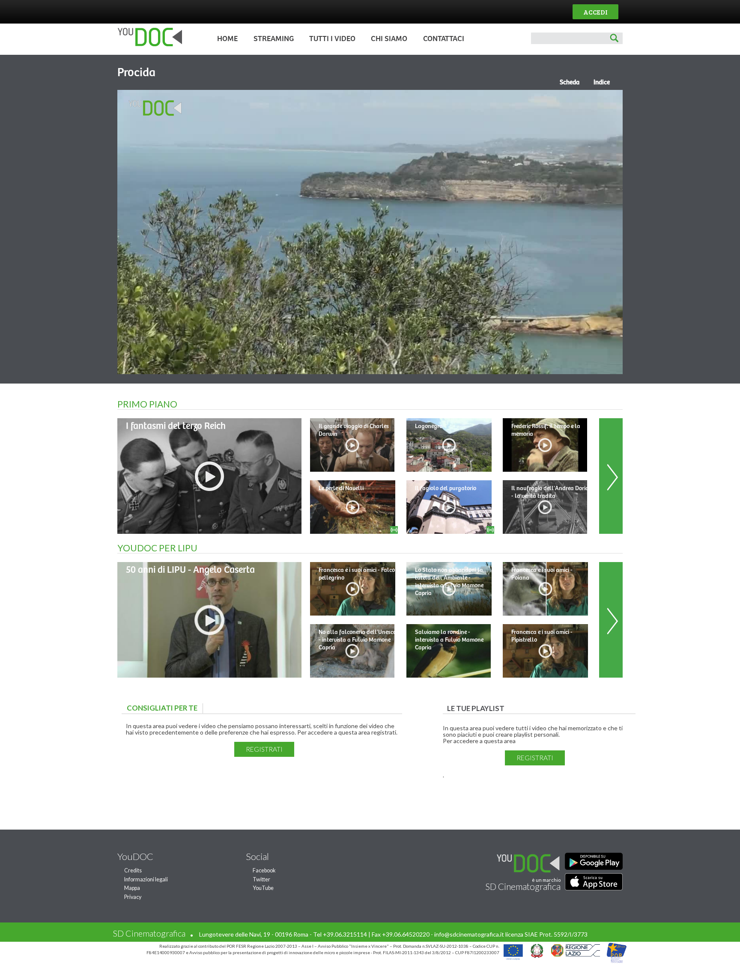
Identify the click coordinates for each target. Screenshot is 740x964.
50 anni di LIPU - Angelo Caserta (190, 570)
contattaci (443, 39)
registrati (264, 749)
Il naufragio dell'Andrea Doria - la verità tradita (550, 492)
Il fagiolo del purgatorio (445, 488)
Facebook (264, 870)
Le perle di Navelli (341, 488)
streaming (274, 39)
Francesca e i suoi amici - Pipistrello (542, 636)
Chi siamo (389, 39)
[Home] (147, 44)
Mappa (132, 888)
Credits (133, 870)
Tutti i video (332, 39)
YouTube (263, 888)
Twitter (261, 879)
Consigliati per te (164, 707)
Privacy (132, 897)
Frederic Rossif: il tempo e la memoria (545, 430)
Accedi (595, 11)
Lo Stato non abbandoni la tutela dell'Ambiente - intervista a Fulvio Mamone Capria (449, 582)
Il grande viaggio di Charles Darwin (354, 430)
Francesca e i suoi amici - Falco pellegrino (357, 574)
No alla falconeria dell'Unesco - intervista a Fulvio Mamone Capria (357, 640)
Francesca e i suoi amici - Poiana (542, 574)
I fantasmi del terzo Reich (176, 426)
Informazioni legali (146, 879)
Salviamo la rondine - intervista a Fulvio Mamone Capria (449, 640)
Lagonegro (428, 426)
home (227, 39)
